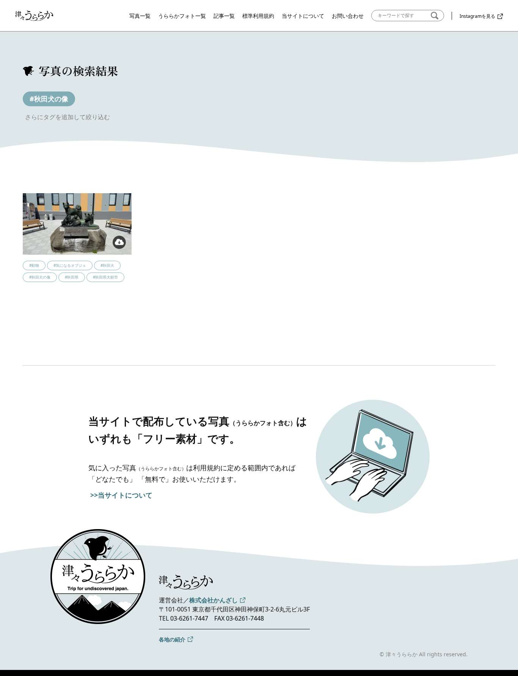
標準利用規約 (258, 15)
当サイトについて (303, 15)
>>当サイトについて (121, 495)
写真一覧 (140, 15)
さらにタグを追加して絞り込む (67, 117)
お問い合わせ (348, 15)
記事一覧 (224, 15)
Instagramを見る (477, 16)
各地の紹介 (172, 639)
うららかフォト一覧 (182, 15)
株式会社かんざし (213, 600)
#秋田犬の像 (49, 98)
